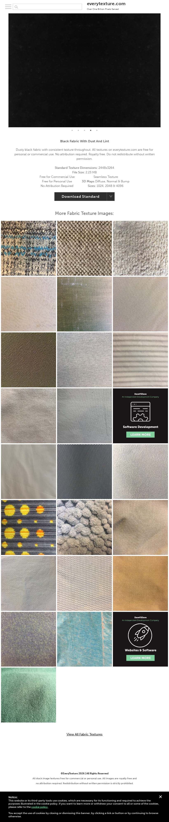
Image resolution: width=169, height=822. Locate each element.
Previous (5, 70)
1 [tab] (72, 130)
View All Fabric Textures (84, 734)
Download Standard (80, 196)
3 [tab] (84, 130)
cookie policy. (39, 806)
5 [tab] (97, 130)
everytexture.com (106, 5)
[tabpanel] (84, 70)
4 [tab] (91, 130)
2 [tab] (78, 130)
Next (164, 70)
